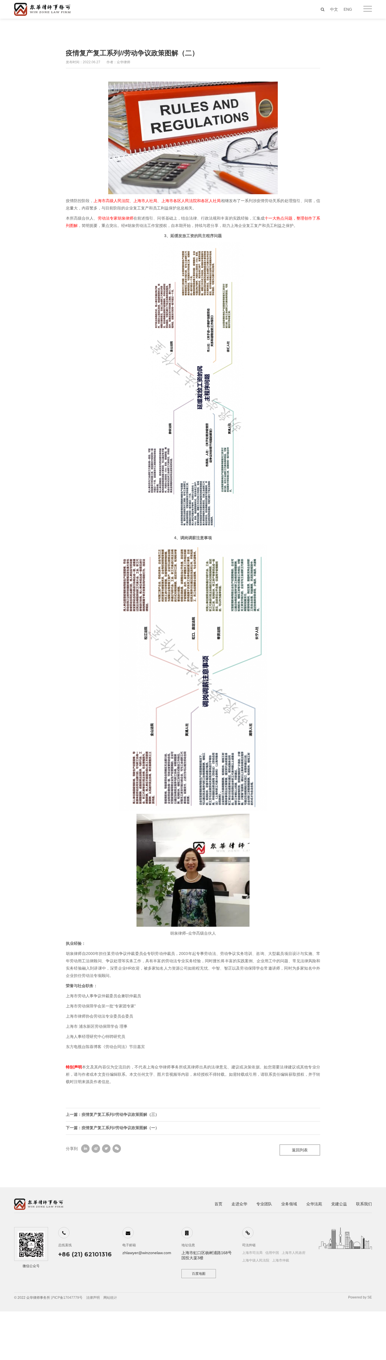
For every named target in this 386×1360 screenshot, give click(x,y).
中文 (334, 9)
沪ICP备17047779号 (67, 1298)
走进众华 (239, 1204)
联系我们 (364, 1204)
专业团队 (264, 1204)
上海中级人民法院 (255, 1260)
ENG (348, 9)
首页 (218, 1204)
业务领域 (289, 1204)
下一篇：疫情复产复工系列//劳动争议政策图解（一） (112, 1127)
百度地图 (198, 1274)
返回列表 (300, 1150)
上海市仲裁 (280, 1260)
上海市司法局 (252, 1253)
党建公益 (339, 1204)
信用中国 (272, 1253)
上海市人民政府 (293, 1253)
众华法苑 (314, 1204)
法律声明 (93, 1298)
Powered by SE (360, 1297)
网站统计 (110, 1298)
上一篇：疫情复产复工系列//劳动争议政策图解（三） (112, 1114)
